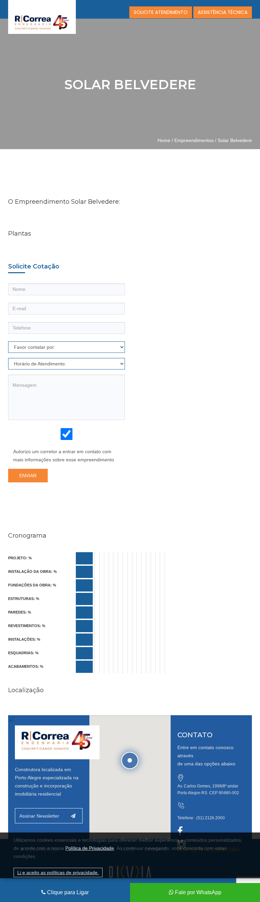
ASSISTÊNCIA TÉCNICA (222, 12)
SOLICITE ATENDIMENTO (161, 12)
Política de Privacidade (89, 848)
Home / (165, 140)
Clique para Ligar (67, 892)
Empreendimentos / (195, 140)
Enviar (28, 475)
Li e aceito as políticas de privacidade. (58, 872)
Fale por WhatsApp (197, 892)
